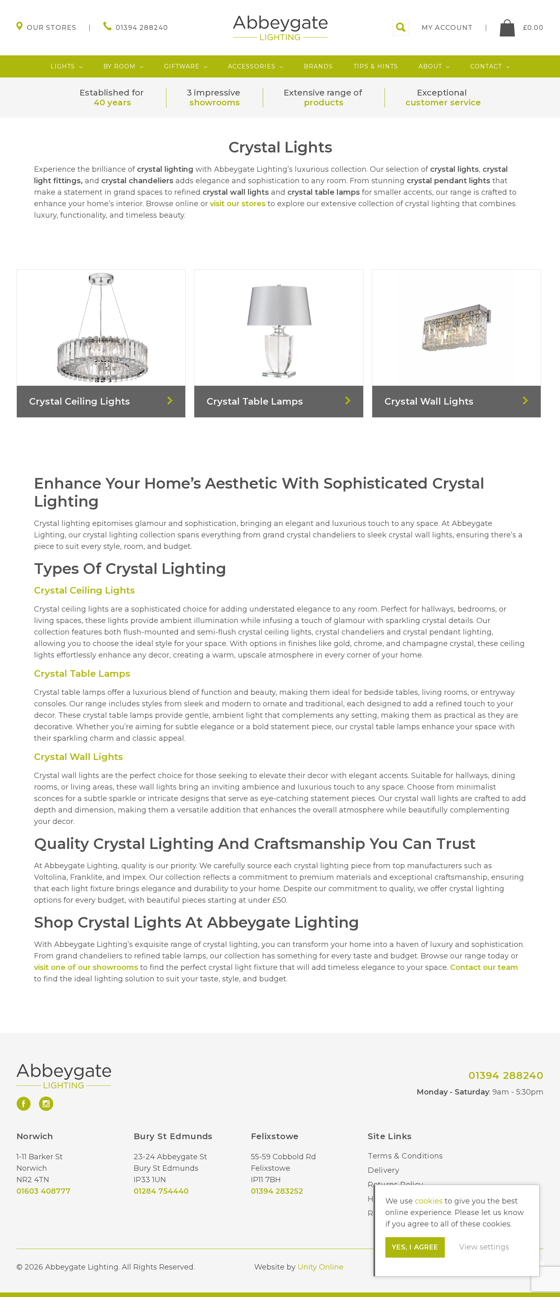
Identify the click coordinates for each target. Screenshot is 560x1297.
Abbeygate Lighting (280, 28)
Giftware (182, 66)
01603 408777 (43, 1191)
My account (447, 28)
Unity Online (321, 1267)
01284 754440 (161, 1191)
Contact (486, 66)
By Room (119, 66)
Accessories (251, 66)
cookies (429, 1201)
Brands (318, 66)
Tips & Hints (375, 66)
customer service (443, 102)
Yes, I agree (415, 1247)
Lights (62, 66)
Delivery (383, 1170)
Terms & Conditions (405, 1155)
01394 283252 (277, 1191)
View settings (484, 1246)
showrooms (214, 102)
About (430, 66)
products (324, 102)
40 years (112, 102)
